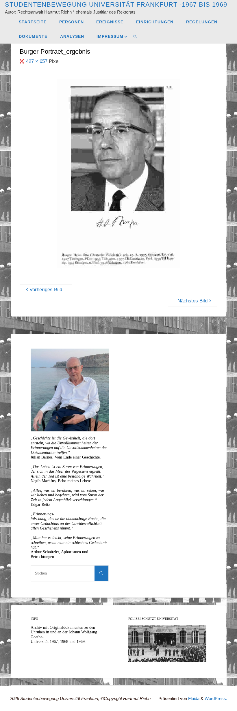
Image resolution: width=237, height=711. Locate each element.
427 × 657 (37, 61)
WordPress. (216, 698)
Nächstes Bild (192, 301)
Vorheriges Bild (45, 289)
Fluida (193, 698)
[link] (135, 36)
